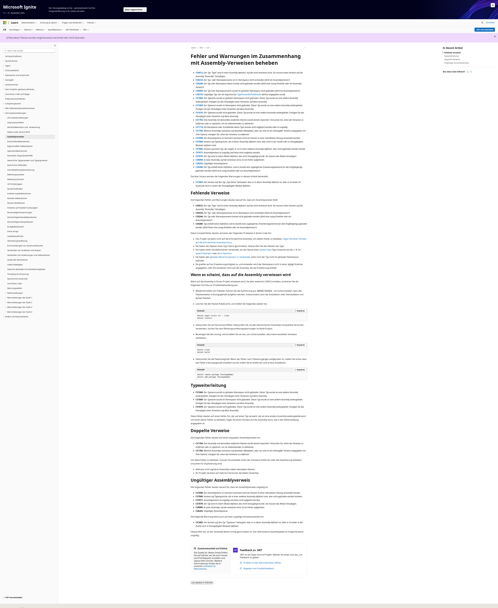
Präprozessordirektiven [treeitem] (15, 99)
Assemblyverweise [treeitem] (15, 136)
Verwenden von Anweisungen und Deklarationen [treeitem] (28, 255)
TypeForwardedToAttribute (249, 94)
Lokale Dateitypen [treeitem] (15, 264)
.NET (201, 47)
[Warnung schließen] (493, 5)
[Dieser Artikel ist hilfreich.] (467, 71)
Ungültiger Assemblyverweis (456, 63)
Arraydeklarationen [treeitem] (15, 226)
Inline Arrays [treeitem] (12, 231)
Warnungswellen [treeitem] (14, 288)
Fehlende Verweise (452, 52)
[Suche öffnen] (482, 22)
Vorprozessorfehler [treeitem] (15, 122)
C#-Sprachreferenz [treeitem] (13, 56)
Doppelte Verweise (452, 59)
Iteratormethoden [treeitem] (15, 189)
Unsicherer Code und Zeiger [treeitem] (17, 94)
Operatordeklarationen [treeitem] (17, 151)
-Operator (204, 253)
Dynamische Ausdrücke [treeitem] (17, 278)
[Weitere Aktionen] (305, 48)
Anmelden (490, 22)
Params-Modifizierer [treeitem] (16, 203)
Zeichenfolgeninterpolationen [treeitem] (20, 222)
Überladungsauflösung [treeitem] (17, 241)
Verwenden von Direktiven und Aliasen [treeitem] (24, 250)
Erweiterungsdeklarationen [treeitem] (19, 193)
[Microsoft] (4, 22)
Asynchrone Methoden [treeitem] (17, 165)
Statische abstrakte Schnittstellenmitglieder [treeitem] (26, 269)
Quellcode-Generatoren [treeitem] (17, 260)
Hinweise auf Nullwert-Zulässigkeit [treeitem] (22, 208)
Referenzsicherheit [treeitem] (15, 179)
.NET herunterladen (484, 29)
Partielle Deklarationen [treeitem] (17, 198)
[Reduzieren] (55, 45)
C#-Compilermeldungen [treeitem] (17, 117)
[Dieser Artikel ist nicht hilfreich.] (470, 71)
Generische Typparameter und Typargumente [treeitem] (27, 160)
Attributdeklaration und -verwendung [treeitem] (23, 127)
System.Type (265, 249)
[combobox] (29, 51)
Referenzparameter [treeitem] (15, 174)
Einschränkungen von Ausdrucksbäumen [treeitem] (25, 245)
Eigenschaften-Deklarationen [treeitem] (20, 146)
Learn (193, 47)
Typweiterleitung (451, 56)
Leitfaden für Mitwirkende (205, 567)
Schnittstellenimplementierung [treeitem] (20, 170)
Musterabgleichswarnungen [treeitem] (19, 212)
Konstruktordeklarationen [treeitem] (18, 141)
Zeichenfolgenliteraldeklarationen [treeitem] (22, 217)
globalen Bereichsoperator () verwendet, (230, 257)
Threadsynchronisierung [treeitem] (18, 274)
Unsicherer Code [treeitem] (14, 283)
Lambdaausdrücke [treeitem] (15, 236)
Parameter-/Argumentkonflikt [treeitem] (20, 155)
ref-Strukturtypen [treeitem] (14, 184)
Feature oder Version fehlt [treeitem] (18, 132)
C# (207, 47)
